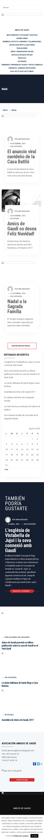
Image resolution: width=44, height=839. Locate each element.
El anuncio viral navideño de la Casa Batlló (21, 157)
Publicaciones (22, 48)
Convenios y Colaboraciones (30, 41)
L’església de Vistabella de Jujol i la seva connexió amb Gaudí (22, 363)
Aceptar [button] (34, 836)
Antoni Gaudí (14, 45)
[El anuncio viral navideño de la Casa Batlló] (19, 127)
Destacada (14, 218)
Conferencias (15, 65)
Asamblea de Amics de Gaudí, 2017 (19, 392)
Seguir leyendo (21, 591)
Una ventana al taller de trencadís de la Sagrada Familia (21, 417)
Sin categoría (16, 146)
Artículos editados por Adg (22, 55)
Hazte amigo (29, 71)
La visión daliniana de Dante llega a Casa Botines (21, 385)
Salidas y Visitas (27, 65)
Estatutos (15, 41)
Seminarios (5, 65)
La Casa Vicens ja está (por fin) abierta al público (22, 408)
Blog (12, 71)
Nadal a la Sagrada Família (16, 306)
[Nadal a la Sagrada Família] (19, 275)
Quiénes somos (22, 38)
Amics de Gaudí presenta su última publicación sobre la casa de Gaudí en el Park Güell (22, 374)
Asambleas (38, 65)
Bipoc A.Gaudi (25, 45)
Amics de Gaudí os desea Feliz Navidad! (21, 229)
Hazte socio (19, 71)
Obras (32, 45)
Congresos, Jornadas (16, 68)
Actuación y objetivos (29, 35)
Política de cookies (21, 836)
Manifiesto (15, 35)
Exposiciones (31, 68)
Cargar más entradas (20, 346)
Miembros (6, 41)
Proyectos (22, 58)
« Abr (6, 469)
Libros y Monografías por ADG (22, 51)
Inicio (9, 35)
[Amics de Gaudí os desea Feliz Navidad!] (22, 200)
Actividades (22, 61)
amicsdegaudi (24, 139)
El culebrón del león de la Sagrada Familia (19, 399)
